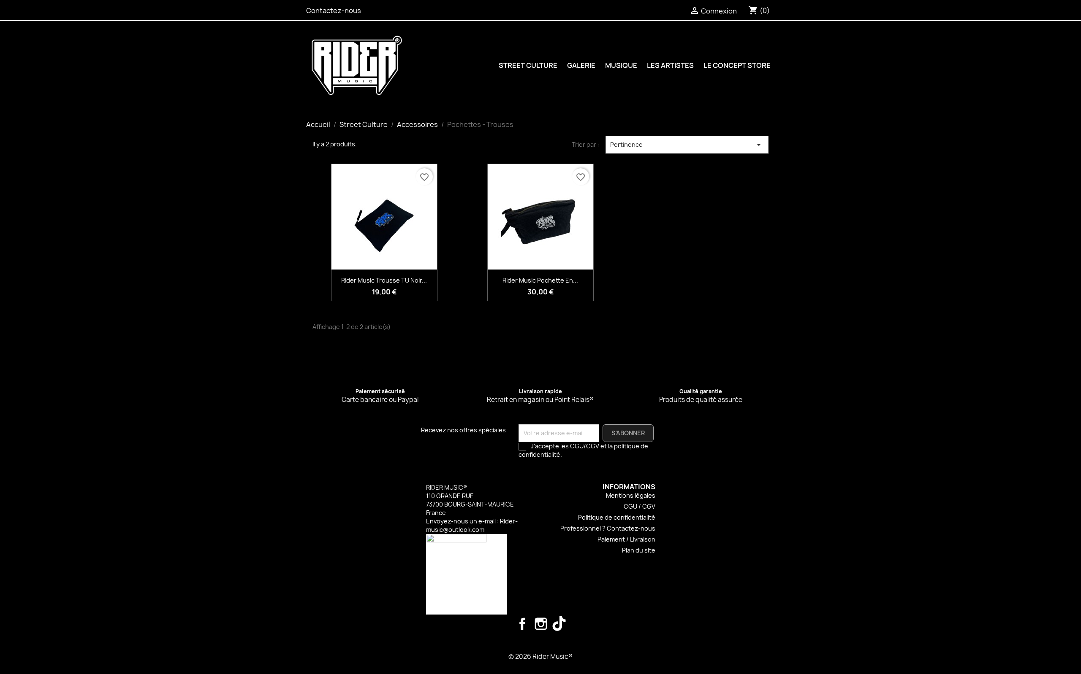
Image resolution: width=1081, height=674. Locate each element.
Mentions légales (630, 495)
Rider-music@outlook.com (472, 525)
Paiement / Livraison (626, 539)
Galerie (581, 65)
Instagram (540, 623)
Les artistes (670, 65)
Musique (621, 65)
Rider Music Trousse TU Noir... (384, 280)
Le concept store (737, 65)
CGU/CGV (584, 446)
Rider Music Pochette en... (540, 280)
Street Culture (528, 65)
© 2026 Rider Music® (540, 656)
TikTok (559, 623)
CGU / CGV (639, 506)
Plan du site (638, 550)
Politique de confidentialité (616, 517)
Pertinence (687, 145)
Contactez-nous (333, 10)
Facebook (522, 623)
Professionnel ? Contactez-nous (607, 528)
